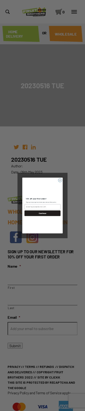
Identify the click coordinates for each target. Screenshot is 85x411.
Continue (42, 213)
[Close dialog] (60, 180)
